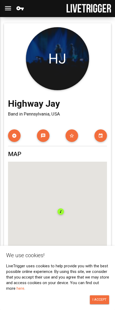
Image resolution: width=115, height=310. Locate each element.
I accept (99, 299)
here (20, 288)
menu (8, 8)
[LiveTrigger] (89, 8)
